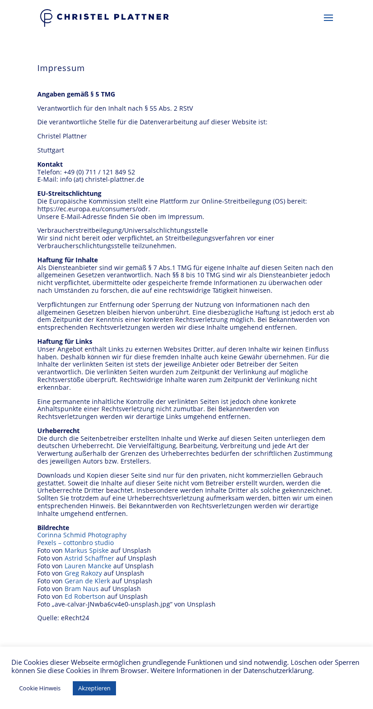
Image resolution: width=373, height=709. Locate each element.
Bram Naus (82, 588)
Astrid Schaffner (89, 558)
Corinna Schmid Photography (81, 534)
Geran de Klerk (87, 580)
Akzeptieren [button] (94, 688)
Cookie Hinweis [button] (39, 688)
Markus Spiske (87, 550)
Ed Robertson (85, 596)
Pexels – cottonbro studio (75, 542)
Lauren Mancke (88, 565)
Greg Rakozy (83, 573)
